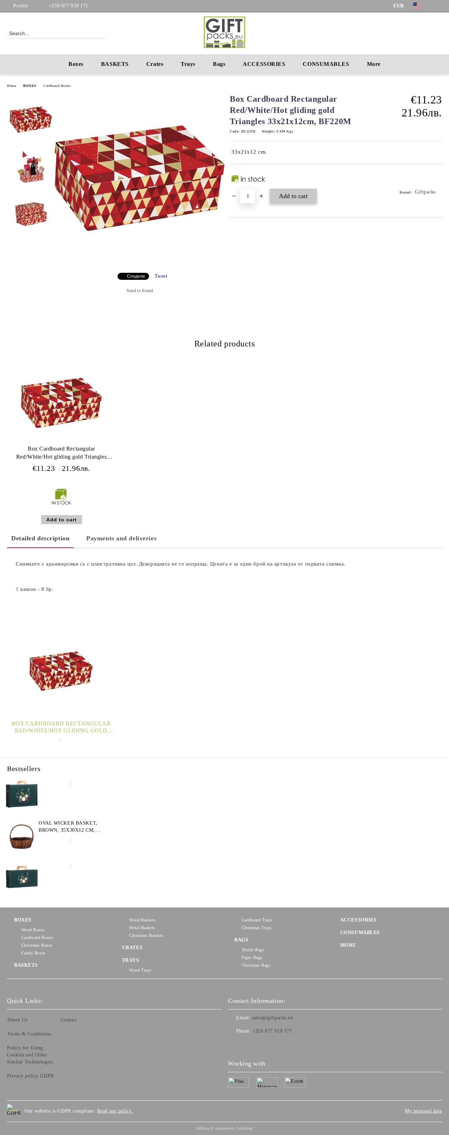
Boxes (75, 64)
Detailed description (40, 538)
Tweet (161, 276)
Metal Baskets (142, 927)
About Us (17, 1019)
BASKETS (115, 64)
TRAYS (130, 960)
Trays (188, 64)
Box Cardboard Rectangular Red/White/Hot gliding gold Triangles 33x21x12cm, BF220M (61, 454)
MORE (348, 945)
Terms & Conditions (29, 1033)
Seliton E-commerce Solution (224, 1128)
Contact (69, 1019)
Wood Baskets (142, 920)
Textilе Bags (253, 949)
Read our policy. (115, 1111)
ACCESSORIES (358, 920)
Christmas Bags (256, 965)
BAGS (241, 940)
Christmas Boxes (37, 945)
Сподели (136, 276)
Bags (219, 64)
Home (11, 86)
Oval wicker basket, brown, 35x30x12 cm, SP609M (68, 827)
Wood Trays (140, 970)
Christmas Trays (257, 927)
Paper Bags (252, 957)
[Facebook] (438, 6)
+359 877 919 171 (68, 5)
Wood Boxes (33, 929)
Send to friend (140, 290)
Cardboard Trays (257, 920)
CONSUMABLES (360, 932)
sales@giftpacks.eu (272, 1017)
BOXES (29, 86)
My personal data (423, 1111)
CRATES (132, 947)
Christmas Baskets (146, 935)
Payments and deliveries (121, 538)
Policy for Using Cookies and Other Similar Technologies (30, 1055)
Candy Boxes (33, 953)
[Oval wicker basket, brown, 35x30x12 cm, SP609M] (21, 835)
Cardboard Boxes (57, 86)
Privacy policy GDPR (30, 1076)
